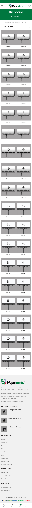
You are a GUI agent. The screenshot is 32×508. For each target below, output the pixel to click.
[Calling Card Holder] (4, 412)
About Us (4, 442)
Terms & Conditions (6, 476)
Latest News (4, 479)
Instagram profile (6, 487)
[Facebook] (16, 2)
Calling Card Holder (14, 410)
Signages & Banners (15, 22)
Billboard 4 (8, 217)
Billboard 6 (8, 330)
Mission (3, 445)
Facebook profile (5, 490)
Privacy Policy (5, 472)
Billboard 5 (8, 273)
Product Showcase (6, 464)
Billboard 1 (8, 46)
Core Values (4, 452)
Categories (15, 17)
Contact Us (4, 458)
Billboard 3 (8, 160)
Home (6, 22)
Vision (3, 449)
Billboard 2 (8, 103)
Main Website (5, 461)
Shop (2, 455)
